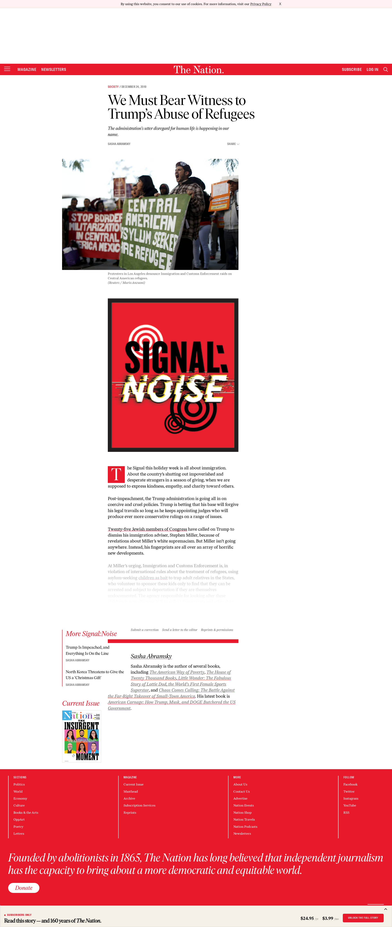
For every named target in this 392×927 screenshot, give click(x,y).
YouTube (349, 805)
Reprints (130, 812)
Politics (19, 784)
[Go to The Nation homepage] (198, 69)
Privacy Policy (260, 4)
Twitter (349, 791)
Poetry (18, 827)
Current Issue (134, 784)
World (17, 791)
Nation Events (243, 805)
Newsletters (53, 69)
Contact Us (241, 791)
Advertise (240, 798)
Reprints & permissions (217, 630)
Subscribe (352, 69)
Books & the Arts (25, 812)
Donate (23, 887)
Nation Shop (242, 812)
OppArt (19, 819)
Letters (18, 834)
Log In (373, 69)
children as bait (153, 577)
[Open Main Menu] (7, 69)
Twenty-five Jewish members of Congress (147, 529)
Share (231, 144)
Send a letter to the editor (179, 630)
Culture (19, 805)
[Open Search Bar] (385, 69)
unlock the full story (363, 917)
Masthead (131, 791)
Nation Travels (244, 819)
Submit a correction (145, 630)
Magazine (27, 69)
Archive (129, 798)
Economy (20, 798)
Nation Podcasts (245, 827)
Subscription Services (139, 805)
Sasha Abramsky (119, 144)
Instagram (350, 798)
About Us (240, 784)
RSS (346, 812)
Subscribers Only (19, 915)
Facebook (350, 784)
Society (113, 87)
